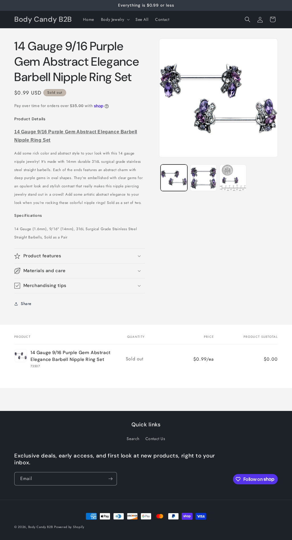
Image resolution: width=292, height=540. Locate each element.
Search (133, 438)
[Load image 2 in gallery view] (203, 177)
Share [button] (26, 303)
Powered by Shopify (69, 527)
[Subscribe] (110, 478)
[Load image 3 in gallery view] (233, 177)
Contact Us (155, 438)
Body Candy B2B (40, 527)
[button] (115, 19)
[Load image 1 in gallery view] (174, 177)
